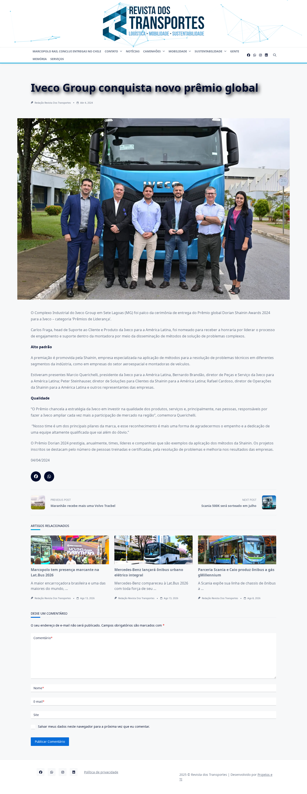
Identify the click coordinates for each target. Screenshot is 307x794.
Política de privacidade (101, 772)
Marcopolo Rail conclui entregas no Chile (67, 51)
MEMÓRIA (40, 59)
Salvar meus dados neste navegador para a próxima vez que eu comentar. (94, 726)
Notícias (133, 51)
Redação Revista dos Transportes (53, 102)
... (66, 588)
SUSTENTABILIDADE (208, 51)
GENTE (234, 51)
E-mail (38, 701)
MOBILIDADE (178, 51)
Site (36, 715)
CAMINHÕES (152, 51)
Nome (38, 688)
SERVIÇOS (57, 59)
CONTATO (111, 51)
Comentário (42, 638)
